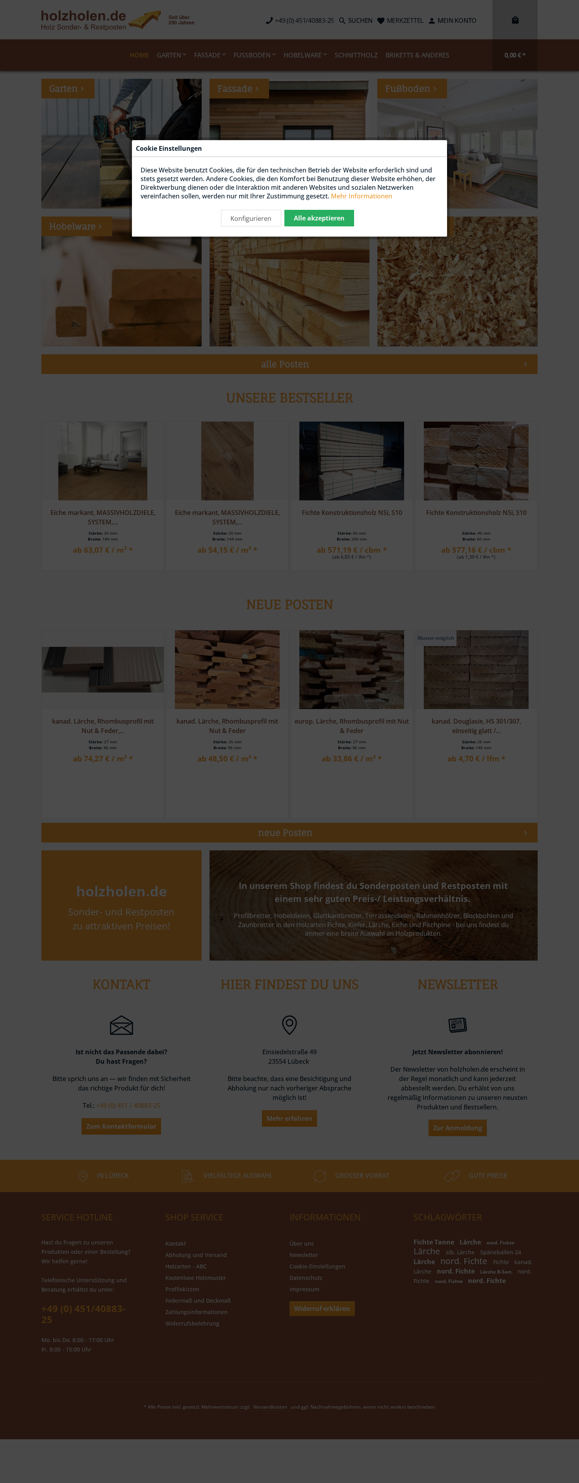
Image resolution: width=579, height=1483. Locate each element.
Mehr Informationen (361, 196)
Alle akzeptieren (319, 218)
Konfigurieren (250, 218)
